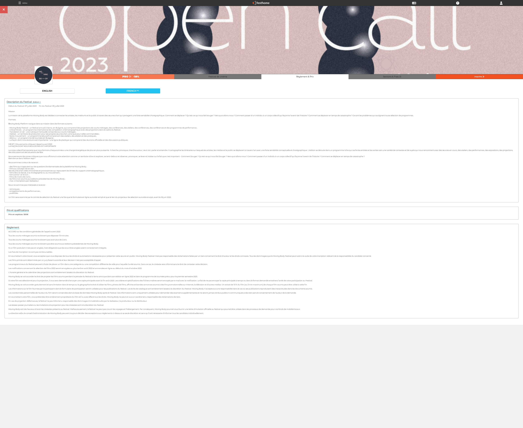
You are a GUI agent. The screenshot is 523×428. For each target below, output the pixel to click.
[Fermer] (4, 9)
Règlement (13, 227)
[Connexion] (501, 3)
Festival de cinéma (218, 76)
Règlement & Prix (305, 76)
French (133, 91)
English (47, 91)
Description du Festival (24, 102)
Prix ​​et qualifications (18, 210)
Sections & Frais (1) (392, 76)
